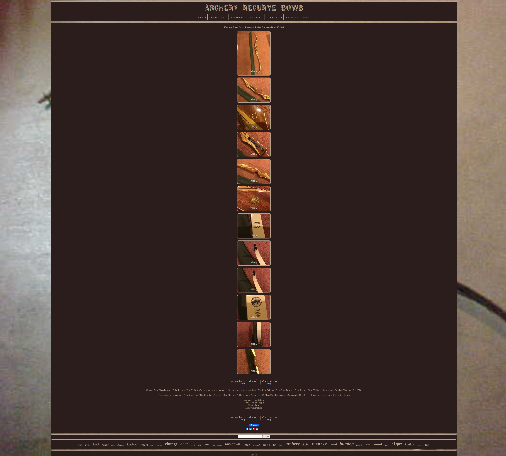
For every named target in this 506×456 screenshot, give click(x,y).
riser (207, 444)
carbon (420, 445)
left (274, 444)
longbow (132, 444)
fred (80, 445)
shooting (121, 445)
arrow (87, 445)
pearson (219, 445)
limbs (305, 444)
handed (359, 445)
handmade (256, 445)
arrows (267, 444)
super (387, 445)
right (396, 444)
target (246, 444)
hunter (105, 444)
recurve (319, 443)
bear (184, 443)
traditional (373, 444)
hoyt (152, 445)
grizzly (193, 445)
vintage (171, 443)
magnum (159, 445)
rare (427, 444)
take (214, 445)
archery (293, 443)
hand (333, 444)
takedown (232, 444)
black (96, 444)
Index (254, 454)
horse (281, 445)
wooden (144, 444)
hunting (347, 443)
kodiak (409, 444)
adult (199, 445)
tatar (113, 445)
